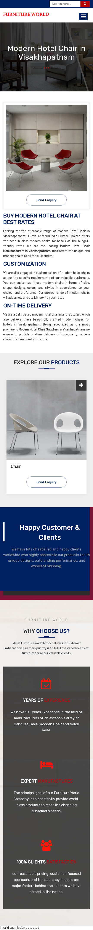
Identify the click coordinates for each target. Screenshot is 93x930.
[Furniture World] (26, 14)
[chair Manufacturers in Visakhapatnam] (46, 420)
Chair (16, 466)
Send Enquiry (46, 482)
